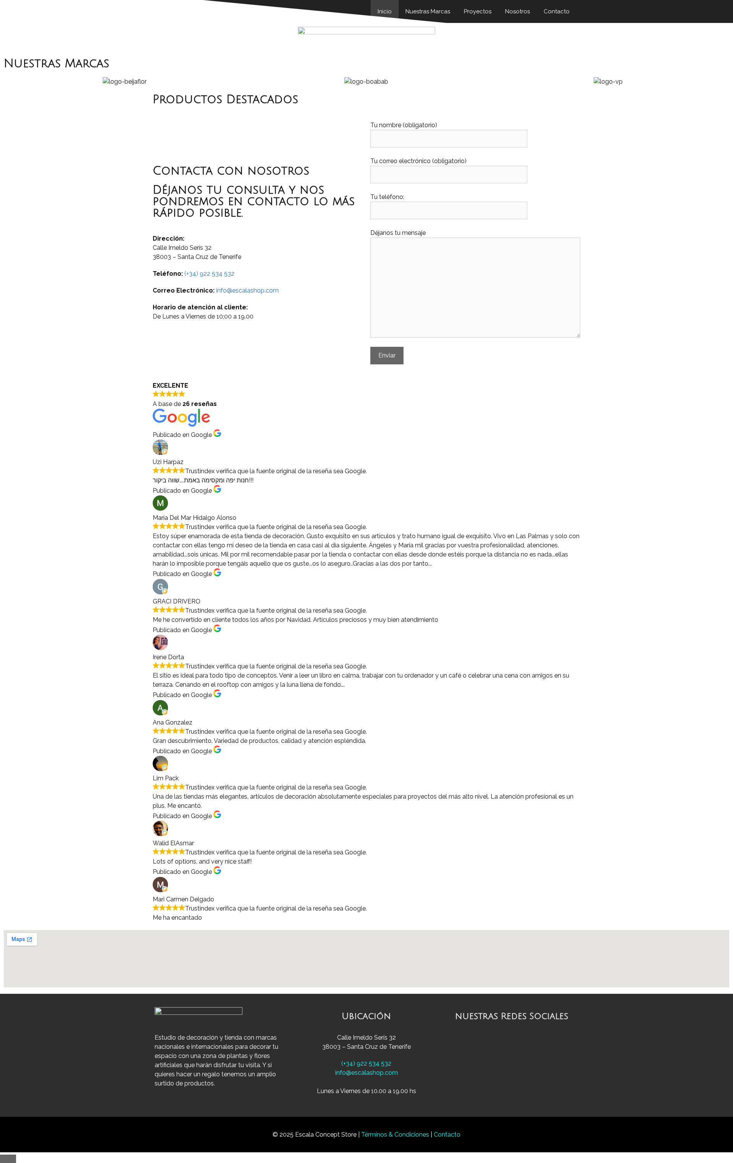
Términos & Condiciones (396, 1134)
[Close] (8, 1159)
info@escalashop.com (247, 290)
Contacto (447, 1134)
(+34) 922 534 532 (209, 273)
